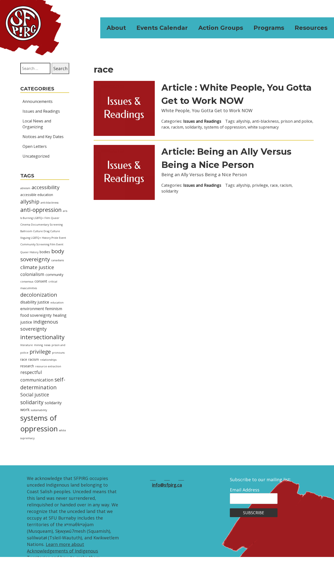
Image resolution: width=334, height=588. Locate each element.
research (27, 366)
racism (33, 359)
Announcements (37, 101)
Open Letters (34, 146)
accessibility (45, 187)
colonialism (32, 274)
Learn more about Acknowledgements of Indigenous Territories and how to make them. (64, 550)
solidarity (32, 402)
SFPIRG (30, 27)
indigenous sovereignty (39, 325)
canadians (57, 260)
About (116, 27)
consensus (26, 281)
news (47, 345)
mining (38, 345)
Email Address (244, 490)
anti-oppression (41, 210)
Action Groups (220, 27)
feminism (53, 308)
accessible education (36, 194)
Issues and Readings (41, 111)
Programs (269, 27)
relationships (48, 359)
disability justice (34, 302)
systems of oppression (225, 127)
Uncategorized (35, 156)
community (54, 274)
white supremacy (263, 127)
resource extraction (48, 366)
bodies (45, 252)
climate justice (37, 267)
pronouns (58, 352)
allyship (29, 201)
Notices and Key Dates (43, 136)
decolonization (38, 294)
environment (32, 308)
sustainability (39, 410)
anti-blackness (49, 202)
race (23, 359)
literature (26, 345)
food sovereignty (36, 315)
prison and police (296, 121)
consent (40, 281)
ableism (25, 188)
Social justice (34, 394)
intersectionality (42, 337)
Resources (311, 27)
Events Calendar (162, 27)
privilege (40, 351)
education (57, 302)
